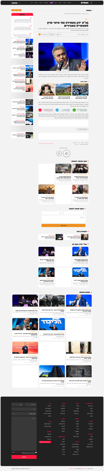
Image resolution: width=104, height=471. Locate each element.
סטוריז (77, 408)
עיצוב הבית (90, 444)
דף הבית (87, 13)
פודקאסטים (76, 411)
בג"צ (78, 142)
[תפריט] (91, 3)
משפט (83, 13)
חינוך (91, 436)
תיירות (63, 454)
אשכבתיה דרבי (75, 444)
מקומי (63, 446)
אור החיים (90, 405)
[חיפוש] (19, 3)
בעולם (77, 423)
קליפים (63, 428)
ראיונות (63, 431)
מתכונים (46, 2)
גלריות (40, 2)
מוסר (91, 411)
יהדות (77, 426)
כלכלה (63, 441)
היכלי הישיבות (76, 454)
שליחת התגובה (63, 225)
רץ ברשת (76, 413)
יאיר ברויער (71, 468)
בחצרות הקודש (75, 446)
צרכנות (63, 411)
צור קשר (49, 439)
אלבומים (63, 421)
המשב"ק (91, 428)
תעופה (49, 416)
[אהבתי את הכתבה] (66, 153)
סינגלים (63, 426)
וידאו (56, 2)
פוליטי (82, 142)
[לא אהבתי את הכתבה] (59, 153)
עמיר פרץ (76, 144)
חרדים (60, 2)
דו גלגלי (49, 405)
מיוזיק (64, 2)
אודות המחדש (48, 436)
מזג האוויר (62, 444)
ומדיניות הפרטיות (18, 452)
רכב (32, 2)
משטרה (77, 431)
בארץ (77, 421)
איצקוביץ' (90, 423)
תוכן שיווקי (62, 413)
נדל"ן (63, 451)
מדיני (77, 428)
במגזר (77, 449)
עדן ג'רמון (84, 468)
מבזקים (49, 434)
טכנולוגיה (63, 408)
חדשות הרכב (48, 408)
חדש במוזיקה (62, 423)
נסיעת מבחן (48, 411)
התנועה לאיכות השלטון (84, 144)
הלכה (91, 408)
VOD (51, 2)
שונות (91, 416)
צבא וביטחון (76, 436)
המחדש (74, 142)
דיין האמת (76, 451)
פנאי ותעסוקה (89, 446)
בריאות (63, 405)
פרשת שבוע (90, 413)
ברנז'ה (36, 2)
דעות (64, 439)
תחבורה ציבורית (47, 413)
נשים (91, 441)
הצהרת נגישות (47, 426)
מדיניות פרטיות (47, 423)
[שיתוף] (13, 25)
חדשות (69, 2)
